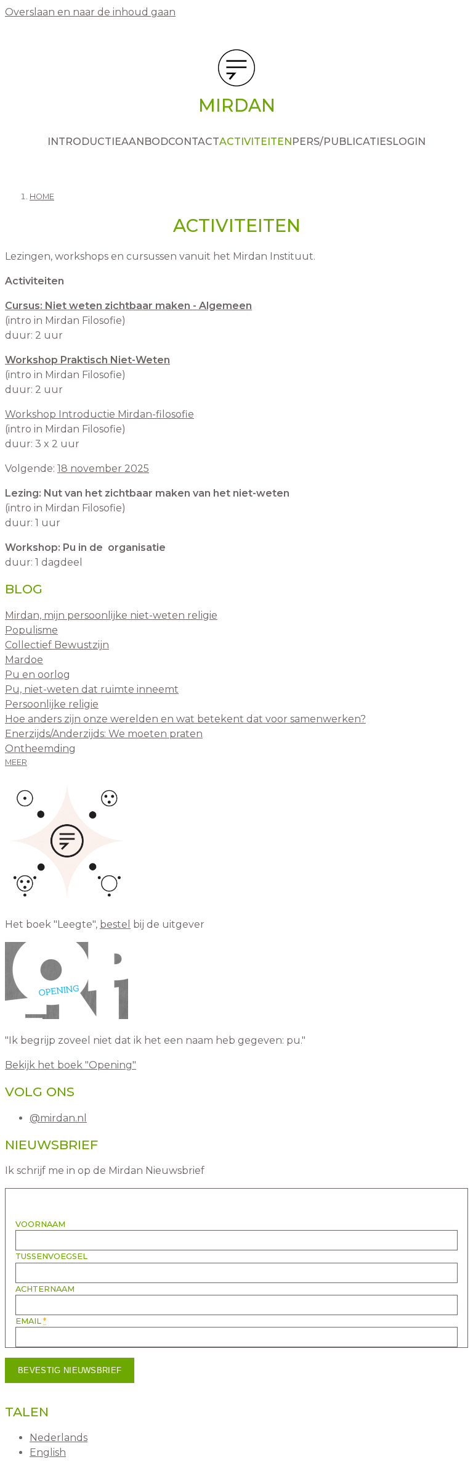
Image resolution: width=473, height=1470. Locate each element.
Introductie (84, 141)
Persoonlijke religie (52, 704)
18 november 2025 (103, 468)
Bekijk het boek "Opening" (70, 1065)
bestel (115, 924)
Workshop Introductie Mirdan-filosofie (99, 414)
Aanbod (144, 141)
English (48, 1452)
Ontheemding (40, 748)
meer (16, 762)
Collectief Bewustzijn (57, 645)
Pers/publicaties (342, 141)
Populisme (31, 630)
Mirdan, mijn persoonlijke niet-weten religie (111, 615)
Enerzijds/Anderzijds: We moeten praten (104, 734)
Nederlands (58, 1437)
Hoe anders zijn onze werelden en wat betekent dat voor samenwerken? (185, 719)
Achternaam (45, 1289)
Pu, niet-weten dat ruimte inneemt (92, 689)
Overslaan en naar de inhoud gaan (90, 12)
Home (42, 196)
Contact (193, 141)
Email (30, 1321)
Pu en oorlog (37, 674)
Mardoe (24, 660)
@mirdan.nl (58, 1118)
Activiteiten (255, 141)
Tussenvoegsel (51, 1256)
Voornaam (40, 1224)
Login (409, 141)
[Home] (236, 70)
